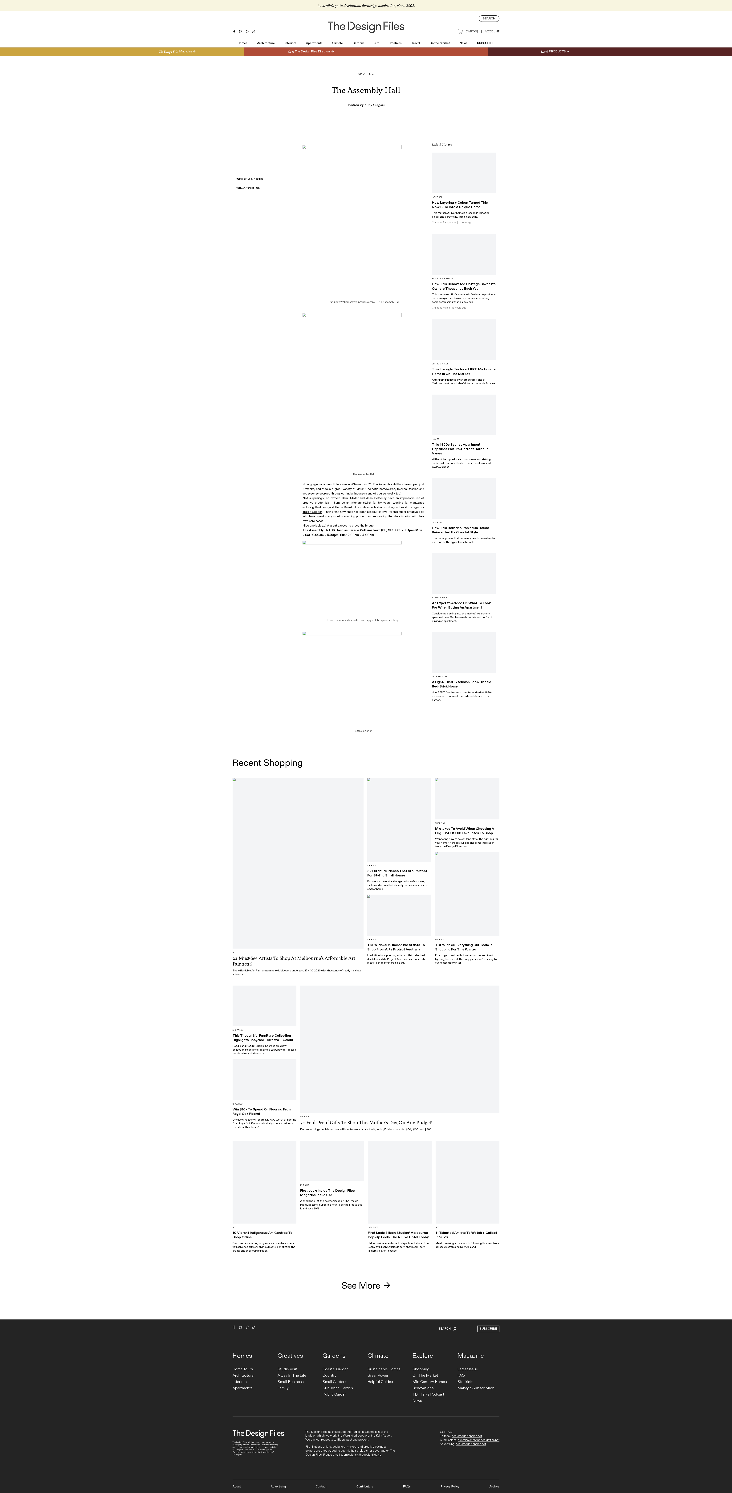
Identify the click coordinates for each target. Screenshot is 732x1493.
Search (489, 19)
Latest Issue (468, 1369)
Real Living (322, 507)
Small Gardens (335, 1382)
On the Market (440, 43)
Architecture (266, 43)
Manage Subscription (476, 1388)
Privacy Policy (450, 1487)
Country (329, 1375)
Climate (337, 43)
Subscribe (485, 43)
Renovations (423, 1388)
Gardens (358, 43)
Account (492, 32)
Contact (321, 1487)
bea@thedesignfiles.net (467, 1436)
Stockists (465, 1382)
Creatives (395, 43)
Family (283, 1388)
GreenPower (378, 1375)
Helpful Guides (380, 1382)
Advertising (278, 1487)
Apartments (314, 43)
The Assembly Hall (388, 302)
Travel (415, 43)
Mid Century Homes (430, 1382)
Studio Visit (287, 1369)
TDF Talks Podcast (428, 1394)
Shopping (421, 1369)
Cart (472, 32)
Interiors (290, 43)
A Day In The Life (292, 1375)
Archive (494, 1487)
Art (376, 43)
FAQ (461, 1375)
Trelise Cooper (312, 512)
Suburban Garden (338, 1388)
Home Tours (243, 1369)
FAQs (407, 1487)
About (237, 1487)
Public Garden (335, 1394)
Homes (242, 43)
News (463, 43)
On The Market (425, 1375)
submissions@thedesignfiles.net (361, 1455)
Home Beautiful (345, 507)
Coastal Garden (336, 1369)
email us (260, 1444)
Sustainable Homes (384, 1369)
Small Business (291, 1382)
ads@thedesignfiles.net (471, 1444)
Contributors (364, 1487)
